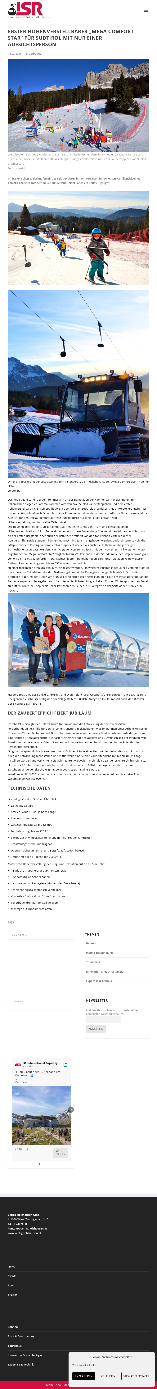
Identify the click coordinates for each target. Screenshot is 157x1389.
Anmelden (95, 1029)
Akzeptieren (83, 1376)
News (11, 1266)
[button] (12, 1110)
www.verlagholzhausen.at (24, 1233)
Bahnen (91, 943)
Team (49, 1385)
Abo (10, 1285)
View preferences (136, 1376)
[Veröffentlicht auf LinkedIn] (65, 1064)
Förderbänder (34, 53)
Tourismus (93, 962)
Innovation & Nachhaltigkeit (104, 971)
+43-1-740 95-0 (17, 1224)
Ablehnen (108, 1376)
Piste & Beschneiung (99, 952)
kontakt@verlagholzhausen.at (27, 1228)
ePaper (12, 1295)
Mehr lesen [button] (22, 1082)
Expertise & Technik (99, 981)
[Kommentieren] (25, 1153)
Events (12, 1276)
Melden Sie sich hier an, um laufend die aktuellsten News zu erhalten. (112, 1012)
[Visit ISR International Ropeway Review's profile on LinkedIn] (18, 1065)
